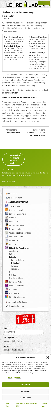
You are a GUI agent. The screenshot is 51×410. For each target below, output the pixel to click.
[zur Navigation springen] (47, 3)
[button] (47, 357)
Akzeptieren (25, 385)
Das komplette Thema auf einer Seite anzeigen (15, 159)
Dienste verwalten (14, 377)
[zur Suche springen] (43, 3)
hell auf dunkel (17, 350)
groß (13, 341)
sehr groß (21, 341)
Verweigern (25, 391)
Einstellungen (25, 398)
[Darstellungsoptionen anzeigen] (40, 3)
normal (6, 341)
